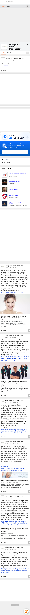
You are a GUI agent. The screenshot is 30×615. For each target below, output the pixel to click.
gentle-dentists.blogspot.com (10, 482)
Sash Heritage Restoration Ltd (17, 173)
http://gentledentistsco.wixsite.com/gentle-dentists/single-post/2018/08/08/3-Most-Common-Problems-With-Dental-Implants (14, 431)
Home (3, 6)
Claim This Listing (14, 152)
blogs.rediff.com (7, 64)
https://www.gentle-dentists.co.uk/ (12, 292)
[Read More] (29, 330)
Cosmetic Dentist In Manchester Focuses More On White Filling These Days (14, 382)
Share (4, 70)
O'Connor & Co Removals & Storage (16, 203)
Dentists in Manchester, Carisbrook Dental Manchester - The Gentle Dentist (13, 317)
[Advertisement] (15, 25)
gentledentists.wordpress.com (10, 385)
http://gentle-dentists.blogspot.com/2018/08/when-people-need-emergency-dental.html (13, 468)
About (9, 6)
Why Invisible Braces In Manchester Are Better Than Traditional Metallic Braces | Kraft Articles (14, 530)
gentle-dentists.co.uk (8, 319)
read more (5, 65)
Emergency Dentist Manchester (15, 58)
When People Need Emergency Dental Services (14, 480)
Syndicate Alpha (13, 195)
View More (15, 605)
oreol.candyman (13, 189)
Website (6, 159)
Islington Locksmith (14, 181)
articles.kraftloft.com (8, 533)
